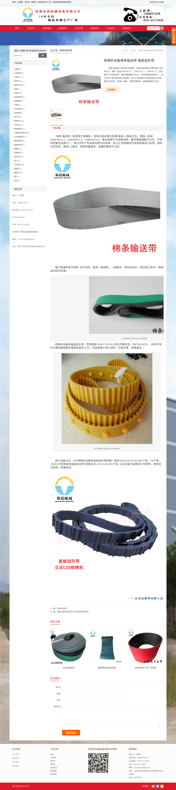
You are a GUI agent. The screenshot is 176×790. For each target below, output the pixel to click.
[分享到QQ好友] (149, 598)
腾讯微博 (157, 786)
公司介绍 (79, 28)
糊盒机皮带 (18, 145)
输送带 (16, 173)
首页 (17, 28)
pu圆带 (16, 69)
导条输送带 (18, 97)
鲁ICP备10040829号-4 (20, 786)
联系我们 (127, 28)
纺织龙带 (17, 157)
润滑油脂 (47, 28)
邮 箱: (59, 694)
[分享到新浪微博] (136, 598)
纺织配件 (63, 28)
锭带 (15, 181)
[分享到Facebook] (155, 598)
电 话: (59, 700)
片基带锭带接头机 (20, 133)
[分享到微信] (139, 598)
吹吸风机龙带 (62, 608)
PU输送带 (17, 73)
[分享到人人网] (146, 598)
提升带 (16, 117)
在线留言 (111, 90)
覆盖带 (16, 169)
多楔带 (16, 93)
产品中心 (31, 28)
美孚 (15, 161)
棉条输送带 (66, 50)
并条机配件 (18, 109)
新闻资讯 (95, 28)
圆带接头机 (18, 85)
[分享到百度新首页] (152, 598)
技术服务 (17, 113)
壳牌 (15, 89)
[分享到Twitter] (158, 598)
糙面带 (16, 149)
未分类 (54, 50)
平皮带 (16, 105)
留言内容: (57, 707)
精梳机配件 (18, 141)
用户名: (58, 687)
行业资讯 (111, 28)
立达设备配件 (19, 137)
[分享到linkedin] (161, 598)
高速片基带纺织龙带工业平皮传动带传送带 (73, 612)
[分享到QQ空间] (142, 598)
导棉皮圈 (17, 101)
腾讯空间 (162, 786)
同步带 (16, 81)
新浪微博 (153, 786)
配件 (15, 177)
